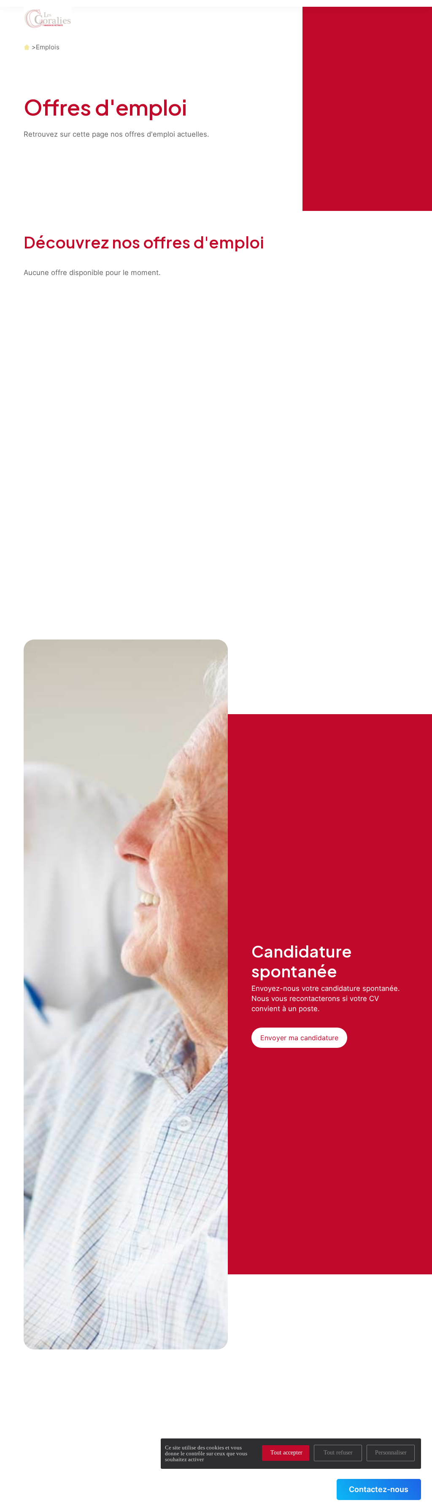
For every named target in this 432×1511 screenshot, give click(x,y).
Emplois (47, 47)
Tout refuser (338, 1452)
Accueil (27, 47)
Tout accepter (286, 1452)
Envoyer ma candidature (299, 1037)
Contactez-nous (378, 1489)
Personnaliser (391, 1452)
